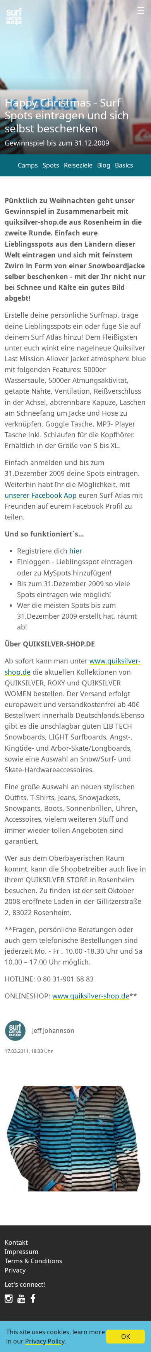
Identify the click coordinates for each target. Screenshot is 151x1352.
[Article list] (14, 16)
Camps (28, 165)
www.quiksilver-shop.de (90, 995)
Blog (103, 165)
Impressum (21, 1251)
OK (125, 1336)
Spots (51, 165)
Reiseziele (78, 165)
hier (75, 550)
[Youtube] (21, 1298)
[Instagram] (9, 1298)
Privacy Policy (44, 1341)
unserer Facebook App (41, 495)
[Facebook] (33, 1298)
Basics (124, 165)
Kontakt (16, 1242)
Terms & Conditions (33, 1261)
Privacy (15, 1270)
